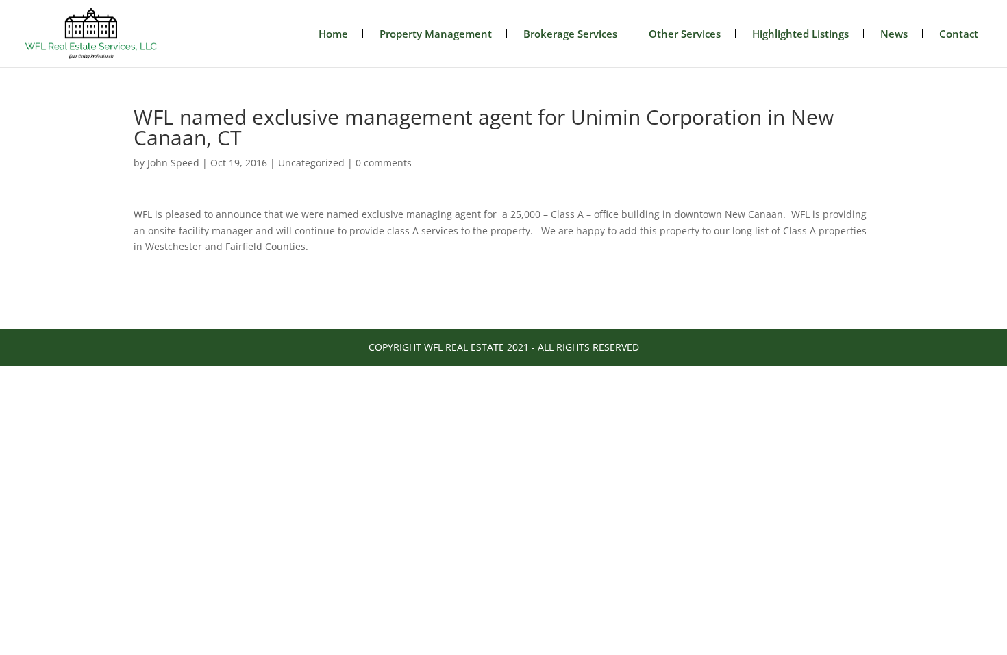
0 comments (384, 162)
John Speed (173, 162)
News (894, 33)
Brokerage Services (570, 33)
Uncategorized (311, 162)
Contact (958, 33)
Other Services (685, 33)
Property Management (436, 33)
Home (333, 33)
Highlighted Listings (800, 33)
